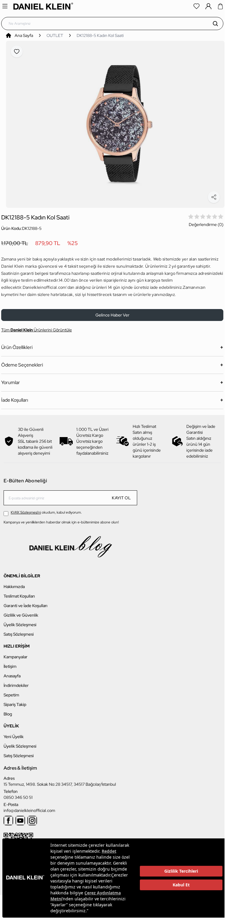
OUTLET (55, 35)
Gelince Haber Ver (112, 311)
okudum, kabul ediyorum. (46, 509)
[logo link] (43, 6)
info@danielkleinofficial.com (29, 807)
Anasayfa (12, 672)
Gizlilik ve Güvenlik (21, 612)
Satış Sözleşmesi (19, 631)
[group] (115, 123)
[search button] (215, 23)
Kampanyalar (15, 653)
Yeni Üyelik (14, 733)
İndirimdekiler (16, 682)
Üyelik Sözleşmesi (20, 621)
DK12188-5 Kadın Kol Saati (100, 35)
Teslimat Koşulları (19, 592)
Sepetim (11, 691)
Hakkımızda (14, 583)
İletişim (10, 663)
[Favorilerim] (196, 6)
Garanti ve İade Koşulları (25, 602)
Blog (8, 710)
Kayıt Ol (121, 494)
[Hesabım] (208, 6)
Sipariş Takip (15, 701)
